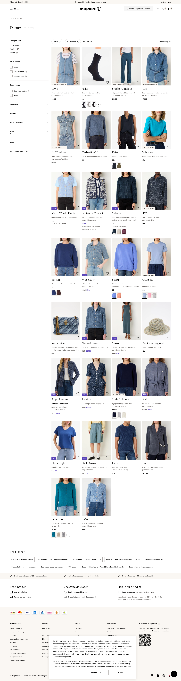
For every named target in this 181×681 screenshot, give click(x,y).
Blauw (56, 42)
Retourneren (15, 650)
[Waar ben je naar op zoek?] (127, 9)
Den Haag (46, 635)
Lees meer (127, 666)
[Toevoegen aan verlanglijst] (77, 82)
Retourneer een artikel (22, 597)
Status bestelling (16, 628)
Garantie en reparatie (18, 653)
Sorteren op (163, 42)
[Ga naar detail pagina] (98, 104)
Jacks (17, 67)
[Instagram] (151, 675)
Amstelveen (46, 632)
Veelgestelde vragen (18, 632)
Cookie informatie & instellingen (35, 676)
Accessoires (16, 45)
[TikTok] (169, 675)
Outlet (77, 635)
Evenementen (112, 635)
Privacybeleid (15, 676)
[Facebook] (157, 675)
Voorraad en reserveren (19, 639)
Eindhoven (46, 639)
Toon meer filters (17, 151)
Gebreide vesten (21, 91)
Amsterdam (46, 628)
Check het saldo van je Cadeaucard (82, 597)
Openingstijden (48, 653)
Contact (13, 635)
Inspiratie (78, 628)
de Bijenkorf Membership (116, 628)
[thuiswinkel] (64, 614)
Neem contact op (128, 592)
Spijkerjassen (20, 72)
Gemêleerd (71, 42)
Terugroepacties (16, 657)
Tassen (14, 52)
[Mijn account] (157, 8)
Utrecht (45, 650)
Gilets (17, 95)
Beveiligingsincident (17, 660)
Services (110, 632)
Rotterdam (46, 646)
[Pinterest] (163, 675)
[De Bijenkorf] (90, 9)
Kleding (14, 49)
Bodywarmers (20, 76)
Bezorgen (13, 646)
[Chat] (174, 674)
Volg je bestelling (20, 592)
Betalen (13, 642)
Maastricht (46, 642)
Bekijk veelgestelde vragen (78, 592)
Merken (77, 632)
